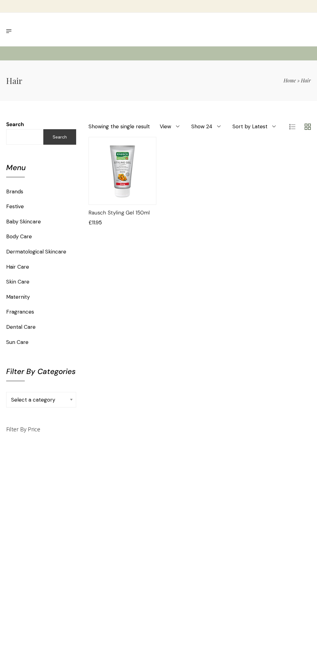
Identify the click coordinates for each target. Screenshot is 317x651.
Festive (15, 206)
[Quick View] (130, 198)
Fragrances (20, 311)
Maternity (18, 296)
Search (15, 124)
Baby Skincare (23, 221)
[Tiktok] (179, 574)
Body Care (19, 236)
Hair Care (17, 266)
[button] (114, 198)
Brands (14, 191)
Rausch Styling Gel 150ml (119, 212)
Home (290, 80)
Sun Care (17, 342)
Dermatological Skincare (36, 251)
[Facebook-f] (217, 574)
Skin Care (17, 281)
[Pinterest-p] (192, 574)
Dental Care (21, 326)
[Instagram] (198, 581)
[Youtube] (204, 574)
